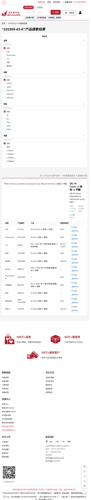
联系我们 (57, 2)
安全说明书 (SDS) (9, 412)
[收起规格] (83, 104)
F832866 (21, 261)
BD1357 (21, 285)
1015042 (21, 253)
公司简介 (5, 442)
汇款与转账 (50, 377)
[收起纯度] (83, 72)
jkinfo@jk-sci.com (53, 461)
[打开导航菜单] (4, 2)
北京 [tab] (51, 441)
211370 (21, 229)
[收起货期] (83, 135)
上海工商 (64, 497)
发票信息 (49, 392)
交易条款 (5, 381)
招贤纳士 (5, 453)
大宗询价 (5, 389)
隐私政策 (65, 493)
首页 (3, 23)
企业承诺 (5, 446)
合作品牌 (5, 449)
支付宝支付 (50, 381)
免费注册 (41, 2)
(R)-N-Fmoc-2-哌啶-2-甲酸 (76, 186)
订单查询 (5, 385)
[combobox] (37, 12)
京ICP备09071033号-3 (49, 497)
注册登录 (5, 377)
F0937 (20, 245)
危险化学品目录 (8, 423)
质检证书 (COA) (8, 408)
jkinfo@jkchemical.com (55, 458)
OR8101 (21, 269)
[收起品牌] (83, 40)
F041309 (21, 237)
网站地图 (5, 457)
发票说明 (49, 389)
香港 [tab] (69, 441)
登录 (49, 2)
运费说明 (5, 392)
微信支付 (49, 385)
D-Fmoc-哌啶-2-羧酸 (39, 237)
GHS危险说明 (7, 419)
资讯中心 (5, 404)
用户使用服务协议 (44, 493)
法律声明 (56, 493)
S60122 (21, 293)
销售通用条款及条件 (78, 493)
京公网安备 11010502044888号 (24, 497)
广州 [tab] (63, 441)
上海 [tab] (57, 441)
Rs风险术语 (6, 415)
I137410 (21, 309)
